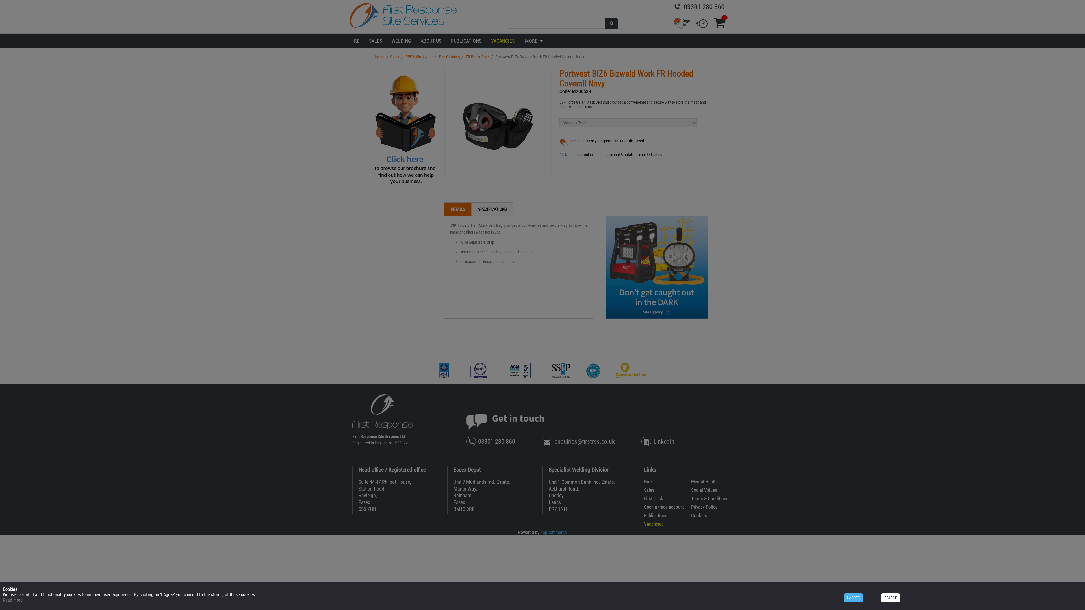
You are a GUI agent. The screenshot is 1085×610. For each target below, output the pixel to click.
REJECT (890, 598)
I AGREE (853, 598)
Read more (13, 600)
